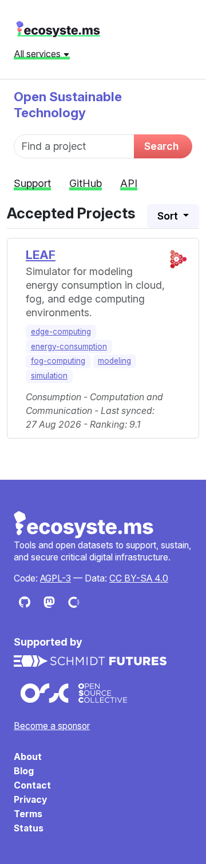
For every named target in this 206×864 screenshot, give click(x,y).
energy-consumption (69, 346)
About (28, 756)
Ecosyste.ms (84, 525)
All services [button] (38, 53)
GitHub (85, 183)
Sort (168, 216)
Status (28, 828)
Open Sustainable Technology (68, 104)
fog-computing (58, 360)
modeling (114, 360)
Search (161, 146)
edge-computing (61, 331)
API (128, 183)
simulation (49, 375)
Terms (28, 814)
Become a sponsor (52, 725)
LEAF (41, 255)
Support (32, 183)
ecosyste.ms (58, 29)
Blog (24, 771)
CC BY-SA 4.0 (138, 578)
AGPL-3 (55, 578)
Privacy (30, 799)
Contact (32, 785)
